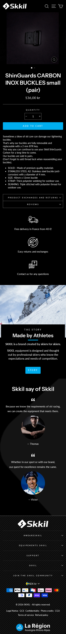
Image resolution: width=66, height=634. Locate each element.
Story (33, 370)
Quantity (33, 110)
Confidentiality (32, 611)
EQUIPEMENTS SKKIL (33, 545)
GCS (22, 611)
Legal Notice (12, 611)
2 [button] (35, 68)
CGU (57, 611)
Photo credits (47, 611)
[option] (33, 38)
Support (33, 555)
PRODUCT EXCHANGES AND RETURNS (33, 197)
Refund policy (41, 615)
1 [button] (32, 68)
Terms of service (26, 615)
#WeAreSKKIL (33, 535)
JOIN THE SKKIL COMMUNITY (33, 575)
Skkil (33, 565)
